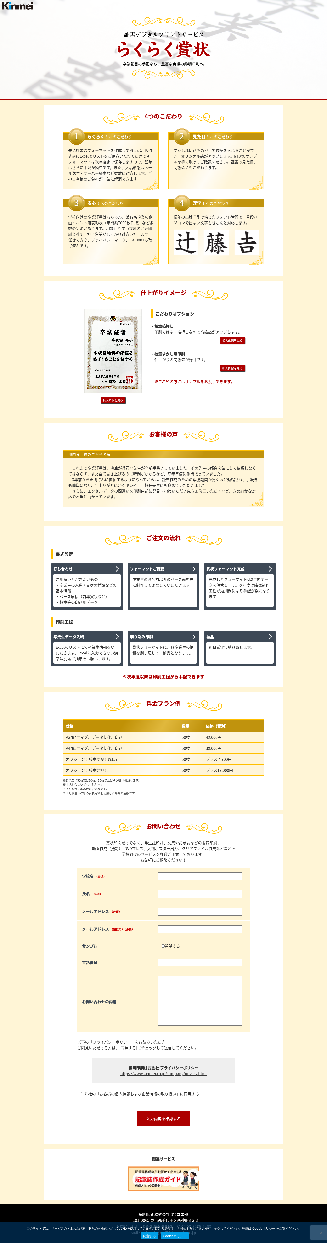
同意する (149, 1236)
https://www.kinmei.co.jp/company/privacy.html (163, 1073)
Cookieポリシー (174, 1236)
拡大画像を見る (113, 400)
